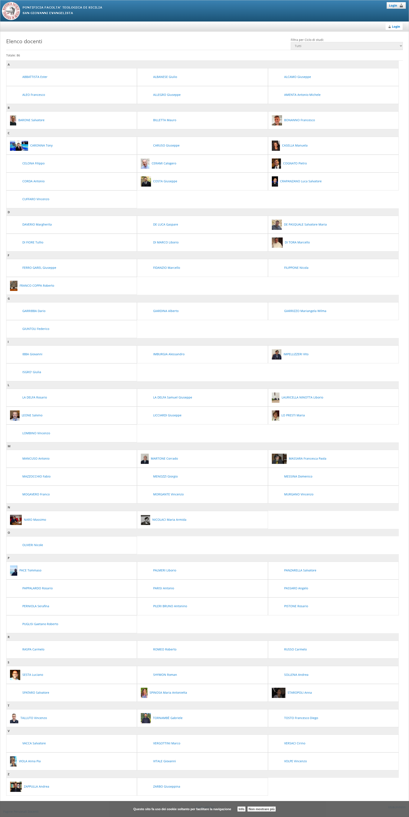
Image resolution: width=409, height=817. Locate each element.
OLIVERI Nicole (32, 545)
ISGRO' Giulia (31, 372)
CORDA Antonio (33, 181)
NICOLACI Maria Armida (169, 520)
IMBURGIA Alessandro (168, 354)
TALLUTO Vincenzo (33, 718)
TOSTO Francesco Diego (301, 718)
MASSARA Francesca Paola (307, 458)
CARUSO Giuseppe (166, 145)
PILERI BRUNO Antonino (170, 606)
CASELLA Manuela (295, 145)
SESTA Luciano (32, 675)
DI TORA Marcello (297, 242)
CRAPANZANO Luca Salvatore (301, 181)
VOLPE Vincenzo (295, 761)
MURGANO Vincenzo (298, 494)
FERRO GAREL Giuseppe (39, 268)
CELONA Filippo (33, 163)
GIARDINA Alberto (166, 311)
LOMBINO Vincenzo (36, 433)
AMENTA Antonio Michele (302, 95)
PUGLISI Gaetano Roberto (40, 624)
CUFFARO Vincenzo (35, 199)
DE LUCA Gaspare (165, 224)
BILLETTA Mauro (164, 120)
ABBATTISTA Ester (35, 77)
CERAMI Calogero (164, 163)
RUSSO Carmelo (295, 649)
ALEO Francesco (33, 95)
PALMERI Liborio (164, 570)
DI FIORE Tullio (32, 242)
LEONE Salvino (32, 415)
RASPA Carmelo (33, 649)
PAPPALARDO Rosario (37, 588)
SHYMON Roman (165, 675)
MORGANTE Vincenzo (168, 494)
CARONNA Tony (41, 145)
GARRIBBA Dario (33, 311)
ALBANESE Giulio (165, 77)
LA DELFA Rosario (34, 397)
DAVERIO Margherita (37, 224)
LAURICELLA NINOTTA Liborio (302, 397)
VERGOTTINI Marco (166, 743)
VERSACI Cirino (294, 743)
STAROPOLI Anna (300, 692)
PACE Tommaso (30, 570)
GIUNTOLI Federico (35, 329)
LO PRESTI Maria (293, 415)
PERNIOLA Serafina (35, 606)
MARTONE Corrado (164, 458)
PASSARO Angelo (296, 588)
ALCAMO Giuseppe (297, 77)
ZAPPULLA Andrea (36, 786)
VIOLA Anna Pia (30, 761)
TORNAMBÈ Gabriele (168, 718)
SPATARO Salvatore (35, 692)
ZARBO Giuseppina (166, 786)
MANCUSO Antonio (35, 458)
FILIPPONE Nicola (296, 268)
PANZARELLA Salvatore (300, 570)
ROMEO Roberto (164, 649)
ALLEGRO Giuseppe (167, 95)
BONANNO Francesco (299, 120)
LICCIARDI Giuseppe (167, 415)
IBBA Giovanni (32, 354)
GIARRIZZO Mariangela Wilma (305, 311)
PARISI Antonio (163, 588)
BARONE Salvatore (31, 120)
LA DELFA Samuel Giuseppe (172, 397)
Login (393, 5)
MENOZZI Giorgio (165, 476)
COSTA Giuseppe (165, 181)
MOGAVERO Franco (36, 494)
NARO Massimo (35, 520)
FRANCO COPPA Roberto (37, 285)
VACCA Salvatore (34, 743)
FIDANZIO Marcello (166, 268)
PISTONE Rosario (296, 606)
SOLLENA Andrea (296, 675)
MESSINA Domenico (298, 476)
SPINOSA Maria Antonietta (168, 692)
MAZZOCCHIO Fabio (36, 476)
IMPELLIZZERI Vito (296, 354)
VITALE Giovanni (164, 761)
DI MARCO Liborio (166, 242)
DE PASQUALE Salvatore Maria (305, 224)
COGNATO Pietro (295, 163)
